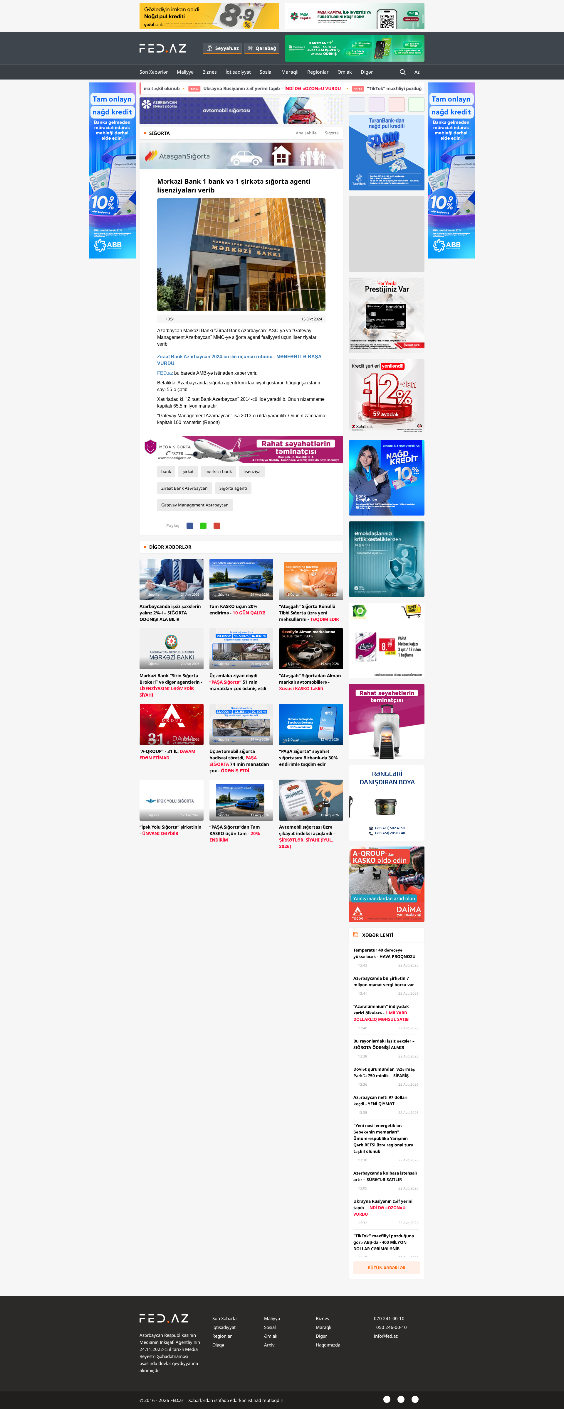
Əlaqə (218, 1345)
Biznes (209, 72)
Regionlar (318, 72)
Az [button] (417, 72)
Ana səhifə (306, 133)
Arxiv (269, 1345)
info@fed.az (386, 1336)
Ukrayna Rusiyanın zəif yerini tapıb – (185, 88)
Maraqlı (289, 72)
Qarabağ (266, 48)
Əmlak (345, 72)
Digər (367, 72)
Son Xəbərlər (154, 72)
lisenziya (252, 471)
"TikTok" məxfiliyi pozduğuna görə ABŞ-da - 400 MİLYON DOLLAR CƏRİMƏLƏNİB (365, 88)
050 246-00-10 (391, 1327)
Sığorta (332, 133)
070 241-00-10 (389, 1318)
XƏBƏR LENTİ (377, 935)
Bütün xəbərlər (386, 1268)
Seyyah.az (227, 48)
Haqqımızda (328, 1345)
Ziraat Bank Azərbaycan (184, 488)
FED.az (165, 373)
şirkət (188, 471)
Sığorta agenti (233, 488)
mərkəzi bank (218, 471)
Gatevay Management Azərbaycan (195, 505)
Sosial (266, 72)
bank (166, 471)
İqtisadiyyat (238, 72)
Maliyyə (185, 72)
